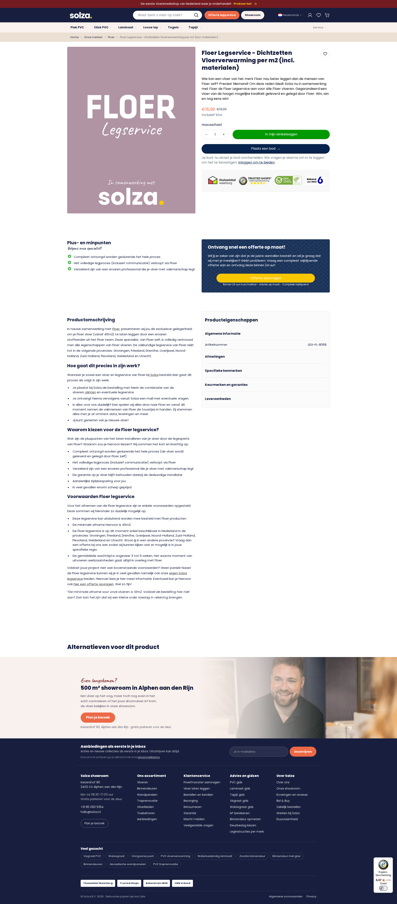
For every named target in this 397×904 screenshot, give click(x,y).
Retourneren (193, 807)
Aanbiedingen (147, 819)
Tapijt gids (237, 795)
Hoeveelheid (212, 124)
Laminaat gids (240, 788)
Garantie (190, 813)
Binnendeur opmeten (245, 819)
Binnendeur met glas (286, 856)
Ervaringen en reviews (292, 795)
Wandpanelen (147, 795)
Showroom (253, 15)
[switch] (383, 888)
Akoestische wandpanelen (128, 864)
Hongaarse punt (143, 856)
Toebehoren (146, 813)
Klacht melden (194, 819)
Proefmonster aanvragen (202, 782)
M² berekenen (240, 813)
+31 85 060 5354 (92, 807)
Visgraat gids (239, 801)
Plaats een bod (263, 148)
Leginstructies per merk (247, 831)
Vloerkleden (145, 807)
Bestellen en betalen (198, 795)
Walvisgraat (116, 856)
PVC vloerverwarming (175, 856)
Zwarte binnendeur (252, 856)
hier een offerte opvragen (94, 584)
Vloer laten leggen (197, 788)
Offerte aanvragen (265, 278)
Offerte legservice (222, 15)
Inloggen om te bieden (256, 162)
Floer (111, 37)
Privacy (311, 896)
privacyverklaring (149, 757)
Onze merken (93, 37)
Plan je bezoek (98, 717)
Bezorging (191, 801)
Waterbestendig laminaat (214, 856)
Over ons (282, 782)
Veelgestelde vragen (198, 825)
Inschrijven (303, 752)
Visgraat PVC (92, 856)
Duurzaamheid (287, 819)
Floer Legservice (236, 88)
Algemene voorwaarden (286, 896)
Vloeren (142, 782)
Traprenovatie (147, 801)
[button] (327, 15)
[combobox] (167, 15)
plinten (90, 392)
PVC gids (236, 782)
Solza (154, 375)
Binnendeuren (147, 788)
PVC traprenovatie (165, 864)
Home (75, 37)
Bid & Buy (283, 801)
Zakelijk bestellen (288, 807)
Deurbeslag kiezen (243, 825)
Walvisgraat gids (242, 807)
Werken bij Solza (288, 813)
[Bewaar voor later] (318, 15)
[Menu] (390, 859)
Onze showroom (288, 788)
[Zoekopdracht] (196, 15)
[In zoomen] (186, 55)
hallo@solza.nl (91, 812)
